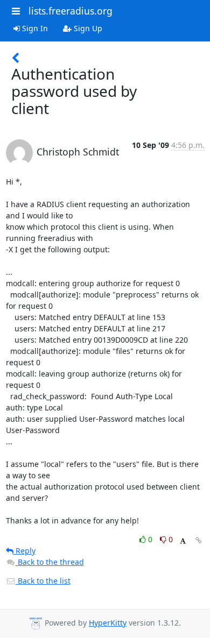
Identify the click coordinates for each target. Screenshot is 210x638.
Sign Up (87, 28)
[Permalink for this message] (199, 540)
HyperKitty (108, 623)
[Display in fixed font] (183, 541)
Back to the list (43, 581)
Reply (24, 550)
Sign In (34, 28)
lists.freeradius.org (71, 10)
